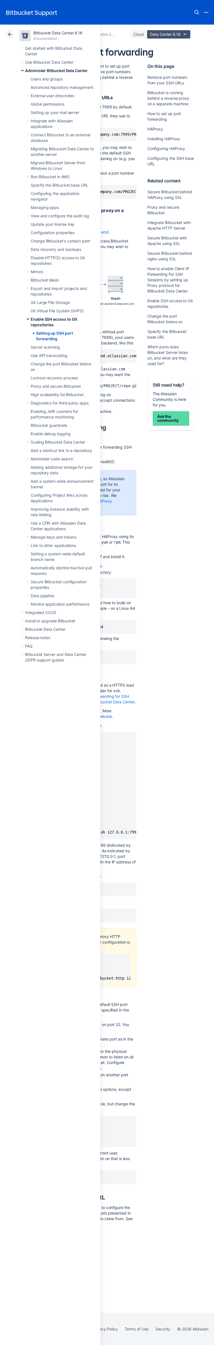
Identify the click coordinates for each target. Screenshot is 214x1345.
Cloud (138, 34)
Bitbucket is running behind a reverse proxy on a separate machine (168, 98)
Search (196, 12)
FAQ (29, 646)
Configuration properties (52, 232)
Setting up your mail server (55, 112)
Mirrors (37, 271)
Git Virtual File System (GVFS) (57, 310)
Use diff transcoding (49, 355)
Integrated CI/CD (40, 612)
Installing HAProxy (163, 138)
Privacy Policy (105, 1329)
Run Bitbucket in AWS (50, 176)
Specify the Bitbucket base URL (59, 185)
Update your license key (52, 224)
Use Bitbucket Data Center (49, 62)
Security (162, 1329)
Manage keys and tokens (53, 537)
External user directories (52, 95)
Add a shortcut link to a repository (61, 450)
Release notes (37, 637)
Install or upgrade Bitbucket (50, 620)
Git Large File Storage (50, 302)
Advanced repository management (62, 87)
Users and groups (47, 79)
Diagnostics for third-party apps (60, 403)
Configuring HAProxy (166, 148)
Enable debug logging (50, 433)
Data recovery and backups (56, 249)
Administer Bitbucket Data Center (56, 70)
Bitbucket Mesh (45, 280)
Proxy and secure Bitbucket (56, 386)
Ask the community (168, 418)
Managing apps (45, 207)
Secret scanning (45, 347)
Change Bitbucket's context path (60, 241)
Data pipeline (42, 595)
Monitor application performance (60, 604)
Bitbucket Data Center (45, 629)
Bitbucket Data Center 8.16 (57, 32)
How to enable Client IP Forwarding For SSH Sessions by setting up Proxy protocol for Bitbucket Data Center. (168, 279)
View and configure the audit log (60, 215)
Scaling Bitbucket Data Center (58, 442)
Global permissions (47, 104)
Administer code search (52, 458)
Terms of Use (136, 1329)
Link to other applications (53, 545)
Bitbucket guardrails (49, 425)
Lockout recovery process (54, 377)
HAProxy (155, 129)
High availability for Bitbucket (57, 394)
